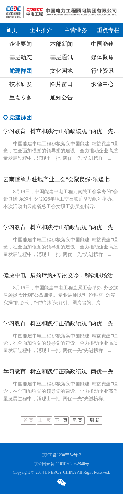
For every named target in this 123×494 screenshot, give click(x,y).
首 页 (28, 420)
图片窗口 (61, 84)
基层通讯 (61, 57)
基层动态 (20, 57)
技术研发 (20, 84)
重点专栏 (108, 30)
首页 (11, 30)
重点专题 (20, 97)
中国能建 (102, 44)
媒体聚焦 (102, 57)
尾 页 (77, 420)
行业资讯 (102, 71)
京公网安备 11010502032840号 (61, 463)
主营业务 (75, 30)
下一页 (61, 420)
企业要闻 (20, 44)
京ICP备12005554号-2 (61, 454)
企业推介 (41, 30)
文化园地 (61, 71)
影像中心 (102, 84)
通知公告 (61, 97)
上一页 (44, 420)
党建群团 (20, 71)
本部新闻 (61, 44)
